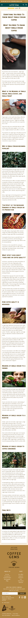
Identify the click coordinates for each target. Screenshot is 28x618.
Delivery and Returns (16, 615)
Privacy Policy (15, 613)
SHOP (20, 571)
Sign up (22, 593)
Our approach (7, 576)
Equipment (21, 576)
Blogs (7, 581)
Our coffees (20, 574)
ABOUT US (7, 571)
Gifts (21, 579)
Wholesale (21, 582)
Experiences (20, 577)
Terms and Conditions (6, 615)
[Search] (23, 5)
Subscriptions (21, 581)
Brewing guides (7, 579)
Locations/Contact (7, 577)
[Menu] (2, 5)
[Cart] (26, 5)
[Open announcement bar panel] (26, 1)
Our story (7, 574)
